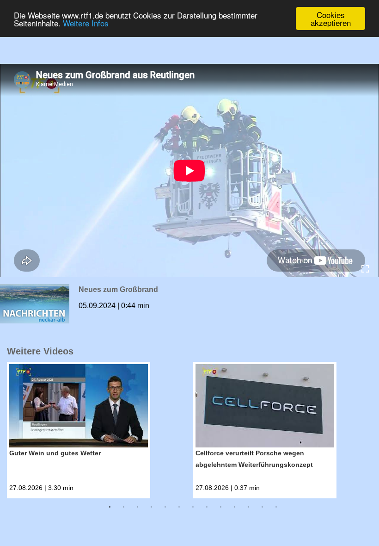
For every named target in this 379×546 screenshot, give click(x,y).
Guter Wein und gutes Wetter (55, 453)
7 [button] (193, 507)
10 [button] (234, 507)
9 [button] (221, 507)
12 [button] (262, 507)
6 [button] (179, 507)
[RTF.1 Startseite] (189, 38)
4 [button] (151, 507)
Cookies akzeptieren (331, 18)
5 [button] (165, 507)
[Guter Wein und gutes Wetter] (78, 405)
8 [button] (207, 507)
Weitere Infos (86, 23)
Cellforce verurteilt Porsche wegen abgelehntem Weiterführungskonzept (254, 458)
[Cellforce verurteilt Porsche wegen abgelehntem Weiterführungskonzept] (265, 405)
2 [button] (123, 507)
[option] (100, 430)
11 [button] (248, 507)
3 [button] (137, 507)
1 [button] (110, 507)
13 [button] (276, 507)
